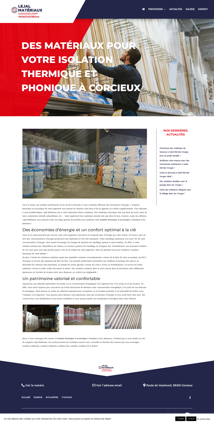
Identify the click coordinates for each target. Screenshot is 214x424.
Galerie (190, 9)
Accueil (25, 397)
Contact (203, 9)
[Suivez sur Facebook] (190, 397)
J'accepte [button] (180, 419)
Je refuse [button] (191, 419)
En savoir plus (203, 418)
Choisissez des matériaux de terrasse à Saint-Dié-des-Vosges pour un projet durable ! (174, 152)
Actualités (175, 9)
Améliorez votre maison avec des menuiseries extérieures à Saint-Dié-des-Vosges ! (174, 164)
